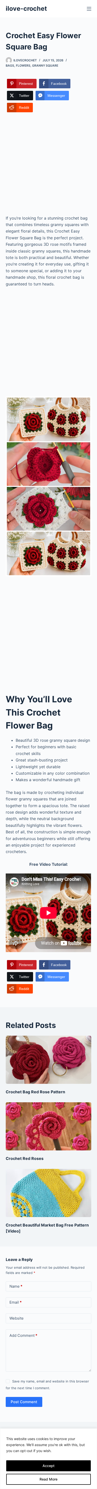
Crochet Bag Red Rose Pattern (35, 1091)
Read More (48, 1479)
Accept (48, 1466)
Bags (10, 65)
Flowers (23, 65)
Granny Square (45, 65)
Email (15, 1302)
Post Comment (24, 1401)
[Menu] (89, 8)
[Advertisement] (48, 164)
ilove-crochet (26, 8)
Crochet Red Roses (25, 1158)
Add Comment (23, 1335)
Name (15, 1286)
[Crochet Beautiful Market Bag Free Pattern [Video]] (48, 1193)
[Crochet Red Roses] (48, 1126)
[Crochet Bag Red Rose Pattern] (48, 1060)
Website (16, 1318)
